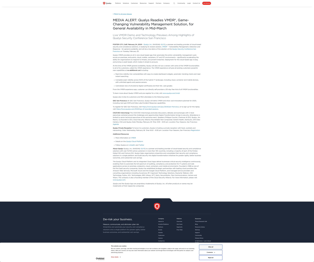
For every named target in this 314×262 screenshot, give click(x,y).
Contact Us (161, 241)
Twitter (141, 145)
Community (198, 235)
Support (197, 232)
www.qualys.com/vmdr (171, 93)
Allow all (210, 247)
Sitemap (197, 229)
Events (160, 229)
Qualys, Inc (148, 44)
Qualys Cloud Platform (134, 141)
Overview (179, 221)
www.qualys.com (119, 180)
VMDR (164, 47)
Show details (114, 257)
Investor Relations (163, 224)
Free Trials (180, 229)
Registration (195, 130)
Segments (179, 227)
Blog (196, 224)
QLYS (163, 44)
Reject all (210, 257)
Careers (160, 238)
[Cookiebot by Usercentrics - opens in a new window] (100, 259)
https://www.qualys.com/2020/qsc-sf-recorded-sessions (137, 109)
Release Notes (199, 238)
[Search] (174, 3)
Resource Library (200, 227)
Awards (160, 232)
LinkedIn (132, 145)
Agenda (116, 124)
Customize (210, 252)
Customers (161, 235)
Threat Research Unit (201, 221)
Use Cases (179, 224)
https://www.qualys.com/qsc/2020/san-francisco (160, 107)
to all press (123, 14)
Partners (160, 227)
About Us (161, 221)
